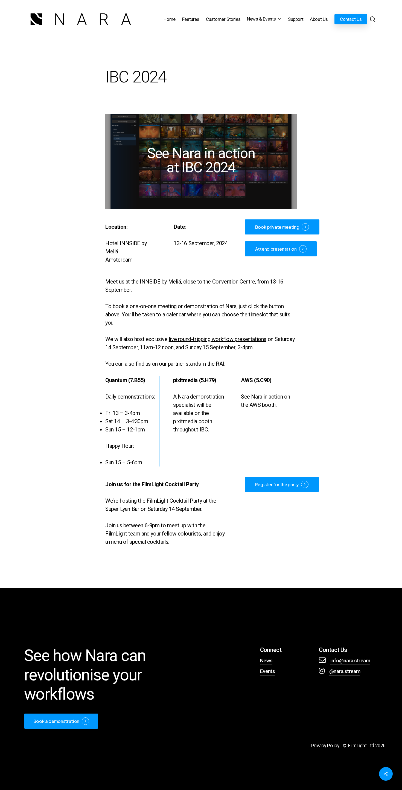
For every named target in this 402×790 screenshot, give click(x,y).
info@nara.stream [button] (350, 660)
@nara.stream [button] (344, 671)
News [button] (266, 660)
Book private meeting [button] (277, 227)
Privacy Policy (325, 745)
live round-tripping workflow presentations (217, 339)
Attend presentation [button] (276, 249)
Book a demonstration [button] (56, 721)
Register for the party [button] (277, 484)
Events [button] (267, 671)
